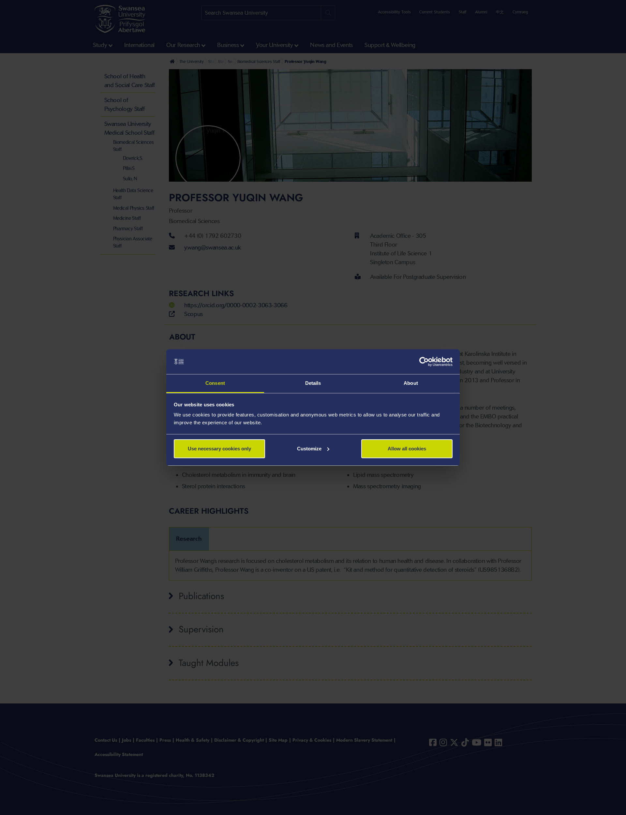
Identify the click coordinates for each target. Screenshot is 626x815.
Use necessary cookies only (219, 448)
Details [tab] (313, 383)
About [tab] (411, 383)
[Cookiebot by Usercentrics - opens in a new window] (424, 362)
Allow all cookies (407, 448)
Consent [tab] (215, 383)
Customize (309, 448)
